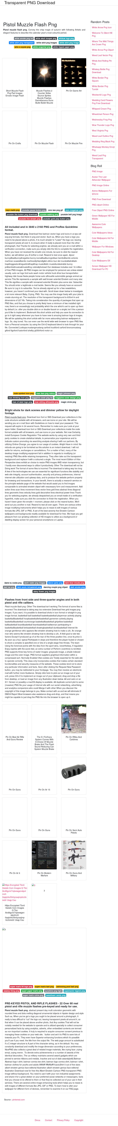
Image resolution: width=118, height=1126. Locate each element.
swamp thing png (11, 990)
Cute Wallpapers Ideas (102, 232)
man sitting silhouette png (46, 402)
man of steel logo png (22, 402)
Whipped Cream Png (101, 108)
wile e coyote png (22, 47)
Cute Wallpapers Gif (101, 260)
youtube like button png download (22, 214)
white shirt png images (46, 42)
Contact (48, 1120)
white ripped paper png (63, 47)
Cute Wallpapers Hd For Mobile (103, 240)
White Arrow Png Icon (102, 27)
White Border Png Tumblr (100, 88)
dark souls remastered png (29, 587)
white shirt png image (69, 42)
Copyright (78, 1120)
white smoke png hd (24, 38)
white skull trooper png (46, 38)
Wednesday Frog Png (102, 119)
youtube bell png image (71, 214)
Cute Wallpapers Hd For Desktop (103, 253)
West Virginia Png (100, 130)
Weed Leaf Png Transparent (99, 157)
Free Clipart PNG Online (103, 210)
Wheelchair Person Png (102, 114)
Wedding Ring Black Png (103, 141)
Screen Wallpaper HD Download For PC (102, 267)
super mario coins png (33, 995)
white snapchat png (42, 47)
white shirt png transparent (22, 42)
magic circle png (68, 402)
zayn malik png (12, 210)
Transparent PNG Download (29, 2)
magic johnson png (66, 393)
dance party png (55, 582)
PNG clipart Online (100, 204)
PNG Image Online (100, 185)
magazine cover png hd (42, 397)
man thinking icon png (18, 397)
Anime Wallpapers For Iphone (102, 192)
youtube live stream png (29, 218)
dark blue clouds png (74, 582)
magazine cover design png (67, 397)
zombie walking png (49, 214)
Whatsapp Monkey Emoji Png (103, 148)
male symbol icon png (24, 393)
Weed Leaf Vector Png (102, 55)
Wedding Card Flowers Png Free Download (102, 102)
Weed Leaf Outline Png (102, 135)
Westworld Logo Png (101, 94)
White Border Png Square (100, 79)
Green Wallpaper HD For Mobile (103, 217)
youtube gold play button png (56, 218)
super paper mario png (32, 990)
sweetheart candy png (55, 995)
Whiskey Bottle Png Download (101, 71)
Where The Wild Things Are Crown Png (102, 43)
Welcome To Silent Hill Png (102, 34)
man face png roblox (45, 393)
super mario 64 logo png (21, 986)
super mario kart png (44, 986)
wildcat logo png (66, 38)
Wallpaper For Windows (103, 246)
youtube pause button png (34, 210)
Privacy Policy (63, 1120)
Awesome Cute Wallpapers (99, 226)
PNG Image (97, 171)
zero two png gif (55, 210)
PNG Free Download (101, 199)
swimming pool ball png (67, 986)
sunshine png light (53, 990)
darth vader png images (34, 582)
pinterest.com (18, 1099)
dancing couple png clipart (56, 587)
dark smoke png (77, 587)
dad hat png (9, 587)
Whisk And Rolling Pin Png (102, 62)
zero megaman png (74, 210)
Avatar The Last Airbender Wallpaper (101, 178)
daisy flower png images (44, 591)
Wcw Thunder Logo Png (103, 125)
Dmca (37, 1120)
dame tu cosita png (13, 582)
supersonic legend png (74, 990)
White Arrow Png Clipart (103, 49)
